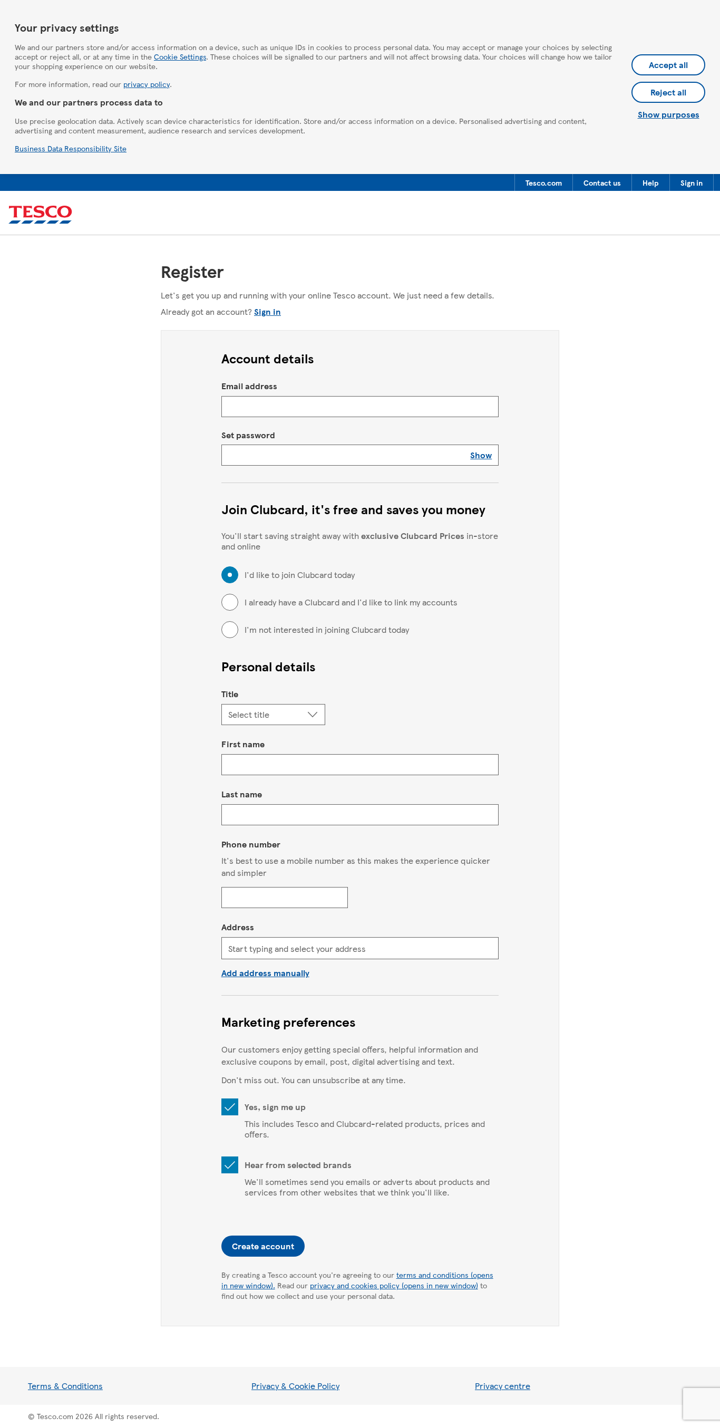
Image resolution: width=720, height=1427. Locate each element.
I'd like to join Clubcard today (300, 575)
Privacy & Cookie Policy (295, 1386)
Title (229, 694)
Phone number (250, 844)
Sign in (267, 311)
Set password (248, 435)
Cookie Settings (180, 56)
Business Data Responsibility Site (71, 148)
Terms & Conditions (65, 1386)
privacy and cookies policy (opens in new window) (394, 1285)
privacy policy (146, 84)
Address (237, 927)
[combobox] (360, 948)
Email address (249, 386)
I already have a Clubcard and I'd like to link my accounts (351, 602)
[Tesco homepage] (40, 215)
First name (243, 744)
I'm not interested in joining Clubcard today (327, 629)
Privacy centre (502, 1386)
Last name (241, 794)
